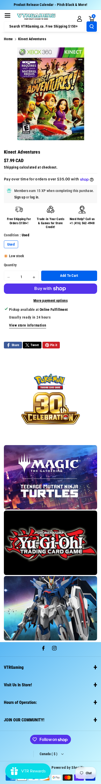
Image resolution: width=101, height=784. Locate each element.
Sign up (19, 197)
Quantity (10, 265)
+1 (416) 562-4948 (82, 223)
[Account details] (79, 18)
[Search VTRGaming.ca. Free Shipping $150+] (91, 26)
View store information (27, 325)
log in (34, 197)
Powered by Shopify (68, 767)
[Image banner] (50, 399)
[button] (7, 15)
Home (8, 39)
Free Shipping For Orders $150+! (19, 221)
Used (11, 244)
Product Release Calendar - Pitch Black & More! (51, 5)
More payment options (50, 300)
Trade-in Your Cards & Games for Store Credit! (50, 223)
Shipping (11, 167)
